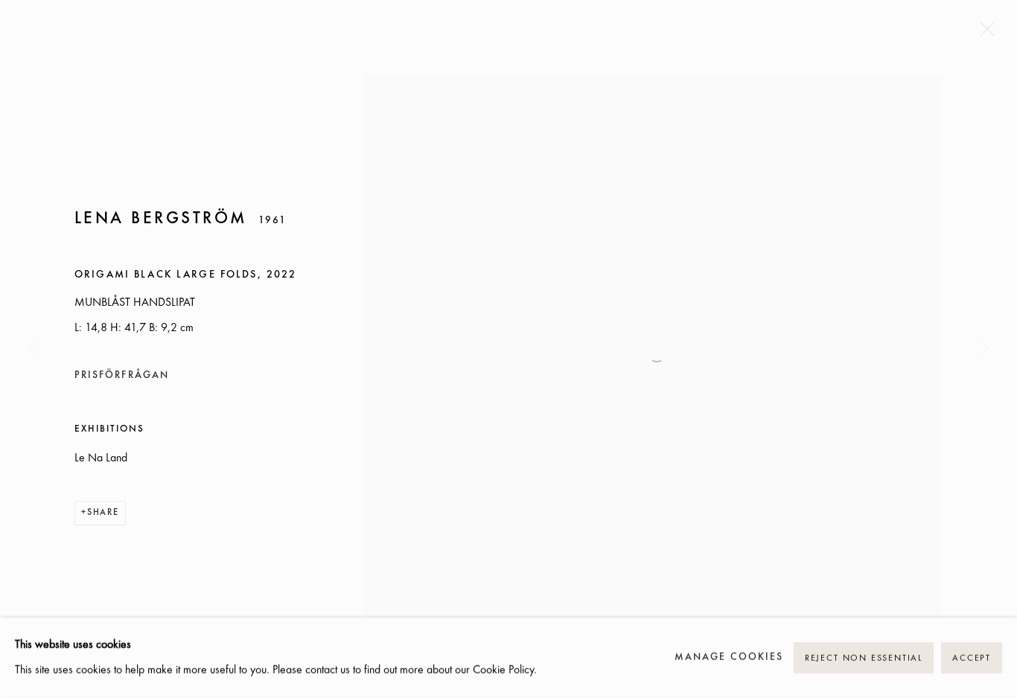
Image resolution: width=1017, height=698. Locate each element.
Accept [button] (971, 658)
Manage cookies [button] (729, 657)
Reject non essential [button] (863, 658)
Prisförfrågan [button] (121, 375)
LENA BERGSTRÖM (161, 219)
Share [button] (103, 512)
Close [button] (983, 33)
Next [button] (985, 349)
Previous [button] (32, 349)
